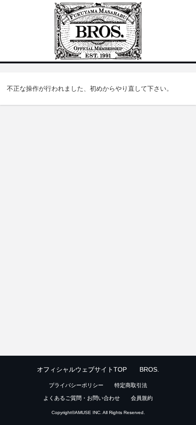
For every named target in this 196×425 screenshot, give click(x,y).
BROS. (149, 369)
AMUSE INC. (88, 412)
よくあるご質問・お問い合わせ (81, 398)
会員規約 (142, 398)
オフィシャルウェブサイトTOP (82, 369)
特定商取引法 (130, 385)
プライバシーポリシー (76, 385)
